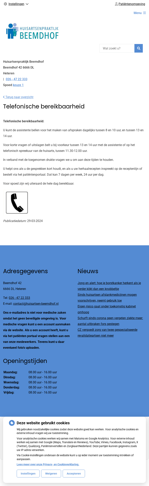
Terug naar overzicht (19, 97)
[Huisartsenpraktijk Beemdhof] (32, 30)
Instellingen (28, 473)
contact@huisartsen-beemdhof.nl (36, 304)
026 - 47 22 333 (19, 298)
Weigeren (51, 473)
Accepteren (74, 473)
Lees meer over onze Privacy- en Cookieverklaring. (48, 464)
